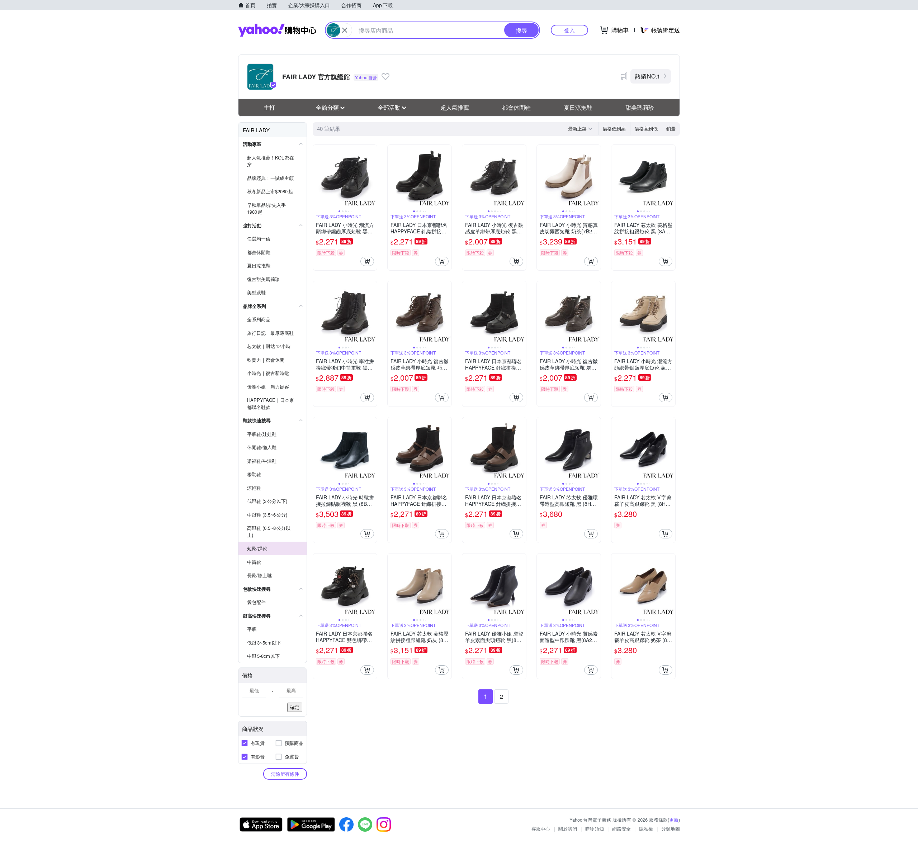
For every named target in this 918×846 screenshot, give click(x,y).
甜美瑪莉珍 (639, 107)
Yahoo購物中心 (277, 30)
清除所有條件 (285, 773)
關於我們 (567, 828)
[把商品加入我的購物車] (367, 261)
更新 (673, 819)
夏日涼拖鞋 (578, 107)
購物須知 (594, 828)
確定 (294, 707)
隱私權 (646, 828)
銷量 (671, 128)
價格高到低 (646, 128)
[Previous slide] (317, 177)
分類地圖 (670, 828)
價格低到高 (614, 128)
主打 (269, 107)
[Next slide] (372, 177)
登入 (569, 30)
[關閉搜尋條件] (344, 30)
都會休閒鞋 (516, 107)
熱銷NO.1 (647, 76)
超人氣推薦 (454, 107)
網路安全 (621, 828)
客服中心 (540, 828)
